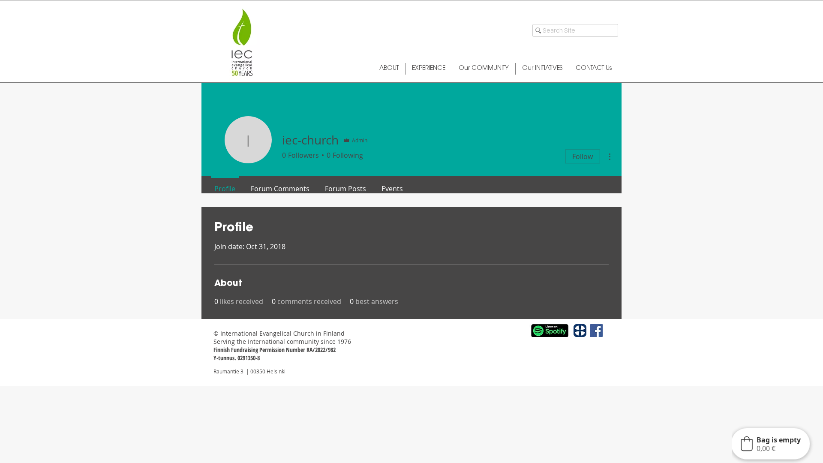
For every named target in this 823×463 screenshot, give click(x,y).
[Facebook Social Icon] (596, 330)
